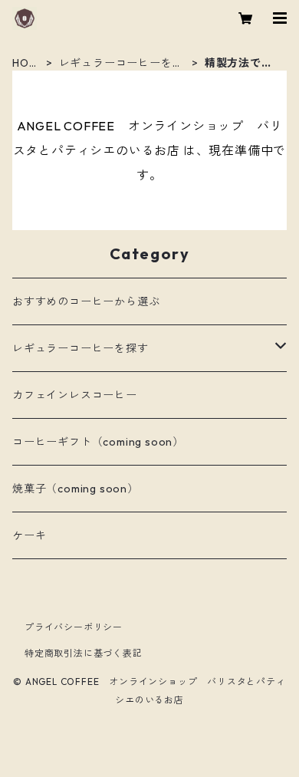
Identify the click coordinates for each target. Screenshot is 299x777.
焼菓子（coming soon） (75, 489)
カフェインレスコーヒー (74, 395)
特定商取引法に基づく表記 (84, 653)
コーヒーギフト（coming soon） (98, 442)
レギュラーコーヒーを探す (121, 63)
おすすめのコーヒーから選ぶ (85, 301)
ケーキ (29, 535)
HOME (25, 63)
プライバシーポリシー (74, 627)
